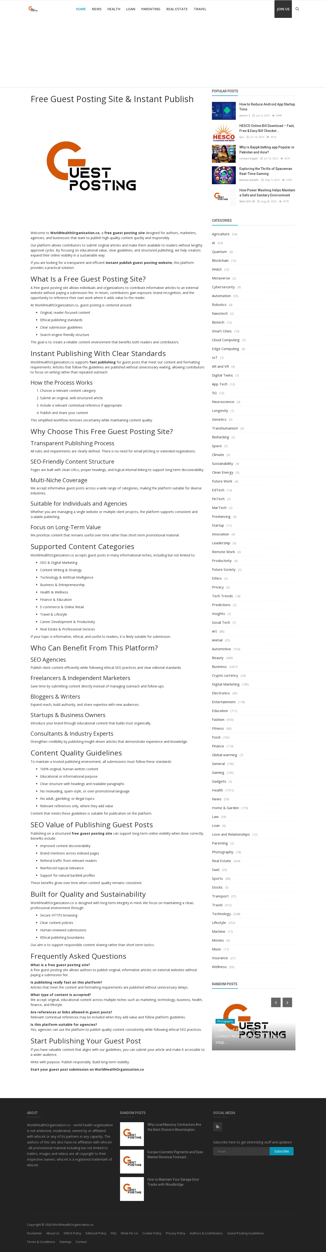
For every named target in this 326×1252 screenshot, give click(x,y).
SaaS (216, 869)
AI (213, 242)
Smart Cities (222, 331)
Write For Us (129, 1233)
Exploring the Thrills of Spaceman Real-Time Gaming (265, 171)
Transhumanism (225, 428)
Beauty (218, 657)
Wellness (219, 966)
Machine (218, 931)
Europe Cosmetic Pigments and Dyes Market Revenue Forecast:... (175, 1154)
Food (216, 737)
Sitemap (65, 1242)
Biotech (218, 322)
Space (217, 445)
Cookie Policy (152, 1233)
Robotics (219, 304)
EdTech (218, 489)
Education (220, 710)
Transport (220, 896)
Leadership (221, 542)
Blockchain (220, 260)
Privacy (218, 587)
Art (214, 631)
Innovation (220, 534)
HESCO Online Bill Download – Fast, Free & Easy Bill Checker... (266, 128)
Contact (81, 1242)
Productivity (222, 560)
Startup (218, 525)
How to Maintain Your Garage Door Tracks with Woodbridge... (173, 1182)
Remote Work (223, 551)
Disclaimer (34, 1233)
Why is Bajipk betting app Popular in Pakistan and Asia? (266, 149)
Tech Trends (222, 595)
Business (219, 666)
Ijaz (241, 137)
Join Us (283, 9)
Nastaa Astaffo (249, 180)
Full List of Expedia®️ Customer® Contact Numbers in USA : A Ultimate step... (250, 1036)
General (218, 763)
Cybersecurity (223, 286)
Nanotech (220, 313)
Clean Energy (222, 472)
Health (113, 9)
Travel (200, 9)
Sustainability (222, 463)
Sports (217, 878)
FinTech (218, 498)
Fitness (218, 728)
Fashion (218, 719)
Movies (218, 940)
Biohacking (220, 437)
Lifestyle (219, 922)
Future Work (222, 481)
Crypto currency (225, 675)
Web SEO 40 (247, 201)
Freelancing (221, 516)
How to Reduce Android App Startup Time (267, 106)
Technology (221, 913)
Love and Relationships (231, 834)
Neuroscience (223, 401)
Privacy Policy (175, 1233)
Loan (130, 9)
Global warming (224, 754)
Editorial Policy (96, 1233)
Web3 (217, 269)
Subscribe (281, 1151)
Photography (222, 851)
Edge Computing (225, 348)
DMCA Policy (72, 1233)
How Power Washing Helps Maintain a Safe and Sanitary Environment (267, 192)
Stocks (217, 887)
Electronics (221, 693)
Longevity (220, 410)
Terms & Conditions (41, 1242)
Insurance (220, 957)
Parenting (150, 9)
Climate (218, 454)
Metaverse (221, 278)
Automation (221, 295)
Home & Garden (225, 807)
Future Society (224, 569)
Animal (217, 640)
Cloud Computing (226, 339)
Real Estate (177, 9)
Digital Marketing (226, 684)
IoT (215, 357)
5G (214, 392)
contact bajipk (248, 158)
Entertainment (224, 701)
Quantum (219, 251)
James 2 (244, 115)
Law (215, 816)
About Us (52, 1233)
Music (216, 949)
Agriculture (221, 233)
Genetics (219, 419)
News (96, 9)
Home (81, 9)
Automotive (221, 648)
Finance (218, 746)
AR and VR (220, 366)
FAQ (113, 1233)
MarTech (219, 507)
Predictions (221, 604)
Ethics (217, 578)
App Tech (219, 384)
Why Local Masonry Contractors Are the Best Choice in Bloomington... (174, 1127)
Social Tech (221, 622)
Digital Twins (222, 375)
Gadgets (219, 781)
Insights (218, 613)
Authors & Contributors (206, 1233)
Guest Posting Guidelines (245, 1233)
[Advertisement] (163, 53)
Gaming (218, 772)
